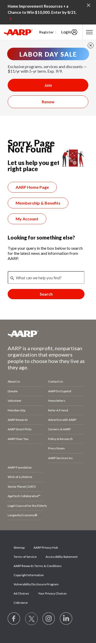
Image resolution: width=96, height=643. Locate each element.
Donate (13, 391)
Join (48, 85)
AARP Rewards (18, 420)
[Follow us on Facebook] (14, 618)
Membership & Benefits (38, 202)
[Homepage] (18, 32)
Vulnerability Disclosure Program (36, 584)
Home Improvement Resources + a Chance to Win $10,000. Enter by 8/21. (42, 9)
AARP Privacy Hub (46, 547)
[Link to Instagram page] (48, 618)
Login (66, 32)
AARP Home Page (32, 187)
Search (46, 294)
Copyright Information (29, 575)
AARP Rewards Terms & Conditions (38, 566)
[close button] (90, 45)
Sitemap (19, 547)
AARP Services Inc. (60, 458)
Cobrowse (21, 602)
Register (46, 32)
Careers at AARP (59, 429)
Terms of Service (25, 557)
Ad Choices (21, 593)
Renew (48, 101)
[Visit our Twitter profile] (31, 618)
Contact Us (55, 381)
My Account (27, 218)
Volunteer (15, 400)
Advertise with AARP (62, 420)
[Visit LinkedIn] (66, 618)
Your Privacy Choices (52, 593)
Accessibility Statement (62, 557)
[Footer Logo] (48, 333)
